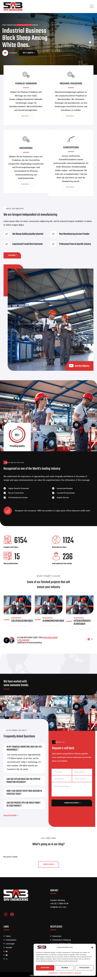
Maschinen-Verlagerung (71, 84)
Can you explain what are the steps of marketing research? (23, 780)
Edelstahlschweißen (22, 621)
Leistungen (10, 943)
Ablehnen (65, 967)
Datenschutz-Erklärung (61, 940)
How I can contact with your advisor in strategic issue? (24, 792)
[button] (92, 947)
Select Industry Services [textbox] (82, 779)
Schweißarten (16, 618)
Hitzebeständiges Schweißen (82, 622)
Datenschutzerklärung (66, 973)
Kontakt (9, 947)
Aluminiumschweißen (53, 621)
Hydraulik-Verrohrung (26, 84)
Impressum (78, 973)
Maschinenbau (26, 148)
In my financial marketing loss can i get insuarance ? (24, 748)
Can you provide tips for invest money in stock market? (23, 804)
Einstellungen (84, 967)
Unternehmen (11, 940)
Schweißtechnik (71, 148)
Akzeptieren (45, 967)
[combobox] (82, 778)
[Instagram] (6, 914)
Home (8, 936)
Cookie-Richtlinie (53, 973)
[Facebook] (12, 914)
